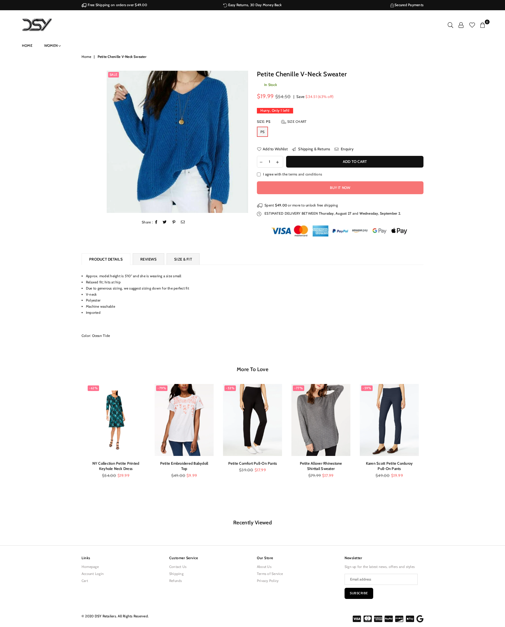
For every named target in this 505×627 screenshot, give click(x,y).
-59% (367, 388)
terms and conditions (305, 174)
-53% (230, 388)
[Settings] (461, 24)
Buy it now (340, 187)
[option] (177, 141)
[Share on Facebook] (156, 222)
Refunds (175, 580)
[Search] (450, 24)
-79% (162, 388)
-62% (93, 388)
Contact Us (177, 566)
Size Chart (296, 121)
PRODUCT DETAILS (106, 259)
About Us (264, 566)
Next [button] (430, 448)
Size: (282, 121)
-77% (298, 388)
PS (262, 132)
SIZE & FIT (183, 259)
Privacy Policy (268, 580)
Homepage (90, 566)
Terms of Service (270, 573)
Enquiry (347, 149)
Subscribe (359, 593)
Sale (113, 75)
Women (51, 45)
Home (27, 45)
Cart (85, 580)
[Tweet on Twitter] (164, 222)
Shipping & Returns (313, 149)
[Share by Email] (182, 222)
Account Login (93, 573)
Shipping (176, 573)
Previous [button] (75, 448)
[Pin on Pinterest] (174, 222)
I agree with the (292, 174)
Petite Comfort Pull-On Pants (252, 463)
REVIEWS (148, 259)
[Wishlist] (472, 24)
